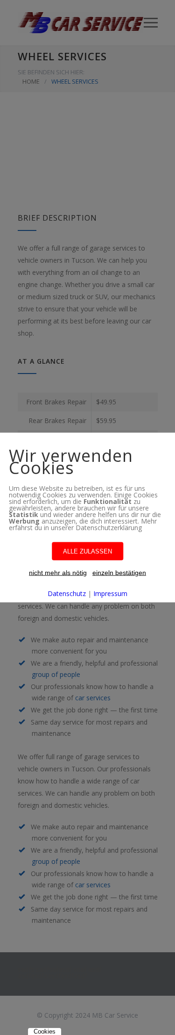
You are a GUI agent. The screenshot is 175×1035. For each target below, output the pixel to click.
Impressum (110, 593)
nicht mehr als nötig (58, 572)
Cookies (45, 1031)
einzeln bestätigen (119, 572)
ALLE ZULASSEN (87, 551)
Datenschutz (67, 593)
